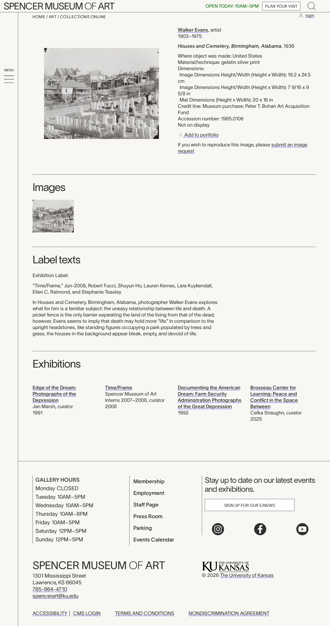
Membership (149, 481)
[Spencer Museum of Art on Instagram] (218, 529)
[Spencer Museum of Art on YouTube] (302, 529)
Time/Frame (118, 387)
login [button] (310, 15)
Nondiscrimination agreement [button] (229, 613)
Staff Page (145, 505)
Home (39, 17)
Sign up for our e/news (249, 505)
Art (53, 17)
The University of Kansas (247, 575)
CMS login (87, 613)
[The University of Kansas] (225, 566)
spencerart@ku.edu (55, 596)
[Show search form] (312, 6)
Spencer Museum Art (59, 6)
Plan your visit (281, 6)
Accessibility (50, 613)
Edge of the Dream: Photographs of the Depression (54, 394)
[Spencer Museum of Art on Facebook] (260, 529)
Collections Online (83, 17)
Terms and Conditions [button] (144, 613)
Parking (142, 528)
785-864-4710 (50, 589)
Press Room (148, 516)
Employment (148, 493)
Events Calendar (153, 540)
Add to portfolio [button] (201, 134)
